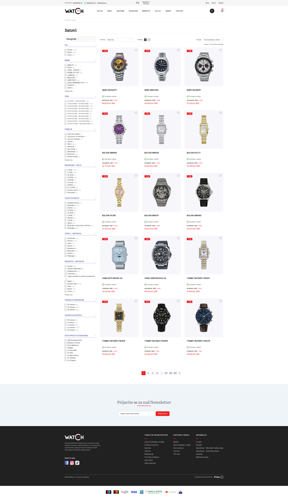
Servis (214, 3)
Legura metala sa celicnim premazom (81, 276)
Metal (69, 289)
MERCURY (71, 78)
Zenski (69, 141)
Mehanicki (71, 248)
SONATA (70, 85)
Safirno (70, 208)
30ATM (70, 185)
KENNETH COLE (73, 73)
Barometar (71, 152)
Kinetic (70, 246)
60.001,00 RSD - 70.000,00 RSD (78, 113)
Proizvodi (92, 10)
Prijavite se (162, 414)
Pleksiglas (71, 228)
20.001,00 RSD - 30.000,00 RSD (78, 106)
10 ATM (70, 177)
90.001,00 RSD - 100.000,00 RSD (78, 121)
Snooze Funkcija (73, 139)
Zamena (148, 451)
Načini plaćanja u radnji (181, 445)
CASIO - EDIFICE (73, 70)
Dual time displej (73, 134)
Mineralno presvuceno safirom (78, 225)
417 (166, 373)
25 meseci (71, 307)
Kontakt (199, 445)
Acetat (70, 266)
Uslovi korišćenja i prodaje (154, 442)
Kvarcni (70, 241)
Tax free (176, 451)
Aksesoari (133, 11)
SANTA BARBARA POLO (76, 83)
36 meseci (71, 310)
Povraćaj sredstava (152, 457)
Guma (69, 291)
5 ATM (69, 172)
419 (175, 373)
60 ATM (70, 175)
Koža (69, 286)
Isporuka (148, 448)
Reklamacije (149, 454)
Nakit (109, 11)
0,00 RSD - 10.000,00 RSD (76, 101)
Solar (69, 243)
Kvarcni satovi (72, 190)
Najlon (69, 281)
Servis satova (178, 448)
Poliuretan (71, 274)
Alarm (69, 144)
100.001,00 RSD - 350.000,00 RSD (78, 124)
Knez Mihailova (73, 345)
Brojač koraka (72, 156)
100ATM (70, 180)
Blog (207, 3)
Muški (69, 52)
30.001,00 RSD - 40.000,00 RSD (78, 108)
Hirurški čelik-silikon (74, 269)
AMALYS (70, 65)
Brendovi (146, 11)
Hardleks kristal (73, 203)
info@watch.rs (102, 3)
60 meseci (71, 304)
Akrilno (69, 223)
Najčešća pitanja (202, 457)
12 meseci (71, 325)
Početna (68, 20)
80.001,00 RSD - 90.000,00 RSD (78, 118)
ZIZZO (69, 88)
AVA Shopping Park (74, 340)
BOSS (69, 67)
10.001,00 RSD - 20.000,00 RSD (77, 103)
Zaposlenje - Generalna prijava (207, 451)
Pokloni (179, 11)
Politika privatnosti (151, 445)
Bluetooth (71, 154)
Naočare (120, 11)
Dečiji (69, 55)
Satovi (100, 11)
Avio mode (71, 149)
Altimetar (70, 146)
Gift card (176, 454)
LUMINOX (70, 75)
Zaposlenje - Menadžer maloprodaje (209, 448)
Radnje (221, 3)
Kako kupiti (149, 460)
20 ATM (70, 182)
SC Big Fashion (73, 355)
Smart (168, 11)
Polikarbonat (72, 271)
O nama (199, 442)
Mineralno (71, 205)
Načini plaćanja (150, 463)
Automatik (71, 192)
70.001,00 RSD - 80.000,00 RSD (78, 116)
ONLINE (70, 348)
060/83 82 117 (77, 3)
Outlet (158, 11)
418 (170, 373)
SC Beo (70, 353)
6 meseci (70, 322)
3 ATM (69, 170)
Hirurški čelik (72, 284)
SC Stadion (71, 360)
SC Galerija (71, 358)
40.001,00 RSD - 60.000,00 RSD (78, 111)
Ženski (69, 50)
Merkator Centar (73, 343)
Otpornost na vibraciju (75, 136)
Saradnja (199, 454)
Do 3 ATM (71, 187)
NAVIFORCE (71, 80)
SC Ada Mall (71, 350)
